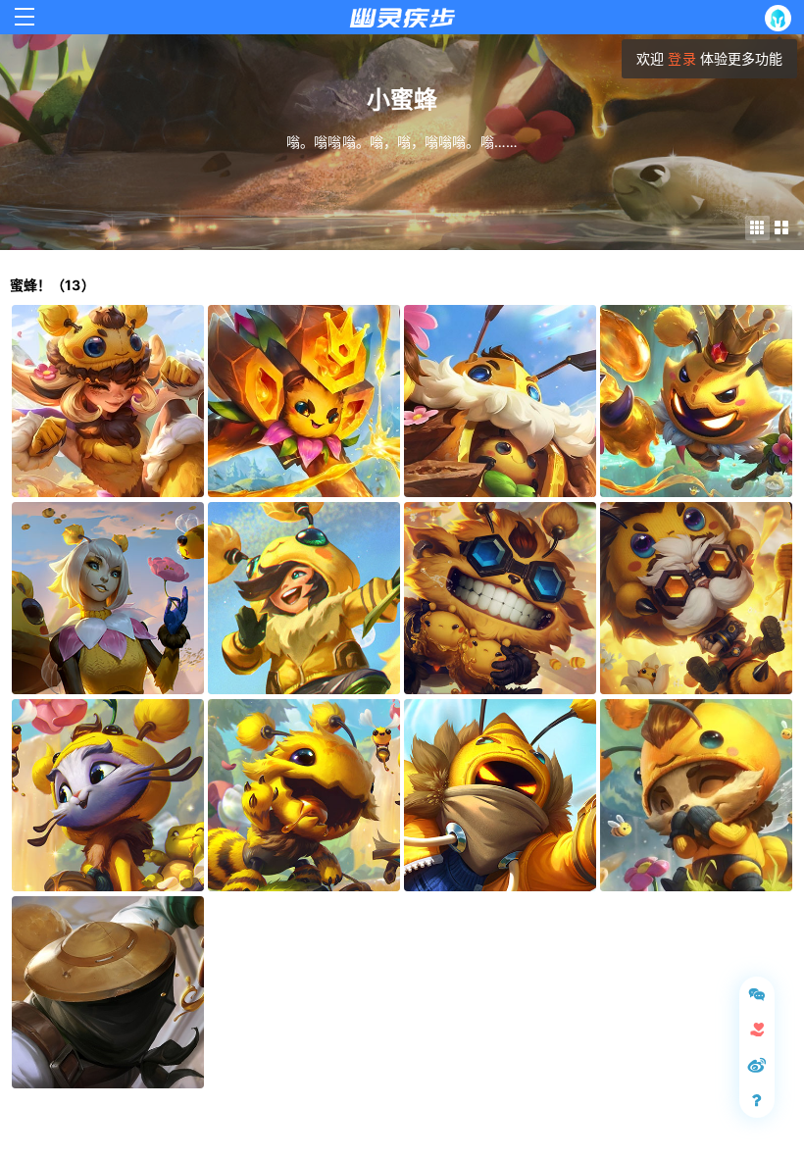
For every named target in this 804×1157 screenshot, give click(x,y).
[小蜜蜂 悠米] (108, 795)
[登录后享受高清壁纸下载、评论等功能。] (782, 18)
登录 (681, 58)
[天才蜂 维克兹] (304, 401)
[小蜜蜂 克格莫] (304, 795)
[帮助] (757, 1100)
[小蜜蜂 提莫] (696, 795)
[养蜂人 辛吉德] (108, 992)
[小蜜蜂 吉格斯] (500, 598)
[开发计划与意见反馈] (757, 994)
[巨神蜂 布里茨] (500, 401)
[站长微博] (757, 1064)
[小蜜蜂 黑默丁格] (696, 598)
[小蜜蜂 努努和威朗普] (304, 598)
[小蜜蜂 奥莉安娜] (108, 598)
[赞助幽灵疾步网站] (757, 1029)
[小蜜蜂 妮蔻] (108, 401)
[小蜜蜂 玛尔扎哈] (500, 795)
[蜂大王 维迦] (696, 401)
